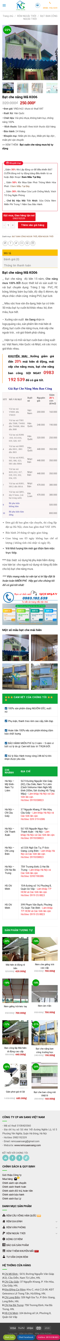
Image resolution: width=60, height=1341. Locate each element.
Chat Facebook (26, 1337)
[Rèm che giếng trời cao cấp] (45, 949)
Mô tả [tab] (7, 253)
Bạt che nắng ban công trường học (45, 1050)
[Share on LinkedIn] (32, 243)
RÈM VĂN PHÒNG (43, 1334)
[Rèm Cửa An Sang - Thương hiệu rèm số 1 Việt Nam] (20, 5)
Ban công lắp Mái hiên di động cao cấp (15, 1050)
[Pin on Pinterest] (27, 243)
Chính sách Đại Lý (11, 1198)
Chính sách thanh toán (14, 1186)
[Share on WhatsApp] (5, 243)
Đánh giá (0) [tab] (11, 259)
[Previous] (7, 52)
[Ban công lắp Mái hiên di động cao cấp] (15, 1032)
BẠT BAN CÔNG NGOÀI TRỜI (24, 236)
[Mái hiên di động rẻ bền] (15, 949)
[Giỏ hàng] (37, 5)
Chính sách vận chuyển (14, 1183)
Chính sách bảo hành (13, 1194)
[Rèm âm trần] (45, 990)
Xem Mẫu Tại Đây (31, 177)
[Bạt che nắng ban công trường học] (45, 1032)
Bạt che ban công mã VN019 (45, 1094)
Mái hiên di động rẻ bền (15, 966)
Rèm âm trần (44, 1005)
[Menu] (4, 5)
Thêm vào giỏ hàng (32, 225)
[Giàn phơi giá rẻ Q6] (15, 1075)
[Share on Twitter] (16, 243)
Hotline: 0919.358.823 (48, 1337)
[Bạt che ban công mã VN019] (45, 1076)
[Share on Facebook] (10, 243)
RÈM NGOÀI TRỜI (26, 16)
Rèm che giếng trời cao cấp (44, 966)
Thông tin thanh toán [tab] (17, 265)
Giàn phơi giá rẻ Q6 (15, 1091)
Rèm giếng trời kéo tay (15, 1006)
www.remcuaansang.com (27, 1145)
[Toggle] (56, 1221)
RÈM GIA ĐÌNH (26, 1334)
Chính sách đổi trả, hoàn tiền (17, 1190)
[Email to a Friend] (21, 243)
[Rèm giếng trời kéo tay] (15, 991)
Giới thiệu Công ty (12, 1175)
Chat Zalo (9, 1337)
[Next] (53, 52)
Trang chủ (8, 16)
